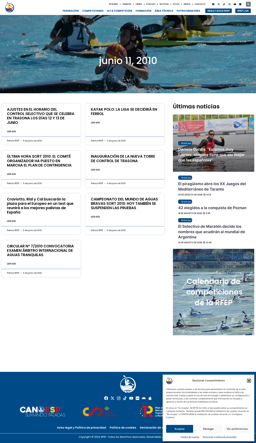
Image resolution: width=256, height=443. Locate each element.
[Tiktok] (125, 398)
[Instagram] (229, 4)
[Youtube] (234, 4)
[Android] (144, 398)
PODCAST (151, 4)
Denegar (208, 428)
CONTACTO (200, 4)
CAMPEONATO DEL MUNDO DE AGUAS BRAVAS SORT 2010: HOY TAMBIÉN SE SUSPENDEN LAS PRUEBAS (124, 203)
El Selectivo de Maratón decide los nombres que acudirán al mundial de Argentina (211, 231)
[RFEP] (10, 7)
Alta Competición (119, 11)
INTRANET (113, 4)
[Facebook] (213, 4)
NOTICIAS (164, 4)
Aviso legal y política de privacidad (219, 437)
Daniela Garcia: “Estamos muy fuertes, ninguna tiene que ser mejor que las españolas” (211, 154)
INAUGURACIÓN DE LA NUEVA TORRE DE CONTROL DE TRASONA (123, 158)
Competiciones (92, 11)
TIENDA (138, 4)
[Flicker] (240, 4)
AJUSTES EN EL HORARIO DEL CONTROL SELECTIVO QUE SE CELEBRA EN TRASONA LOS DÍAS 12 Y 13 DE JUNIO (40, 116)
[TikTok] (224, 4)
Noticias (186, 143)
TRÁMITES (126, 4)
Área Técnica (164, 11)
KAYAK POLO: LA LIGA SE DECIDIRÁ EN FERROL (124, 111)
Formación (143, 11)
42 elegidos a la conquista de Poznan (212, 207)
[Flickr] (137, 398)
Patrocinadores (188, 11)
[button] (249, 380)
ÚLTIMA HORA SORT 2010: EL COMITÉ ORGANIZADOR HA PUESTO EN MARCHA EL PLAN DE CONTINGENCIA (39, 161)
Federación (71, 11)
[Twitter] (218, 4)
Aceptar (179, 428)
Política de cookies (190, 437)
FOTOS (176, 4)
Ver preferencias (237, 428)
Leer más (11, 131)
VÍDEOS (187, 4)
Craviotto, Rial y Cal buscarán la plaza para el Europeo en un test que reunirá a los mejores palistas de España (40, 206)
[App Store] (150, 398)
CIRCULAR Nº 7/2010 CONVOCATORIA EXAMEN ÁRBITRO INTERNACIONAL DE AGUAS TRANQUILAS (40, 250)
